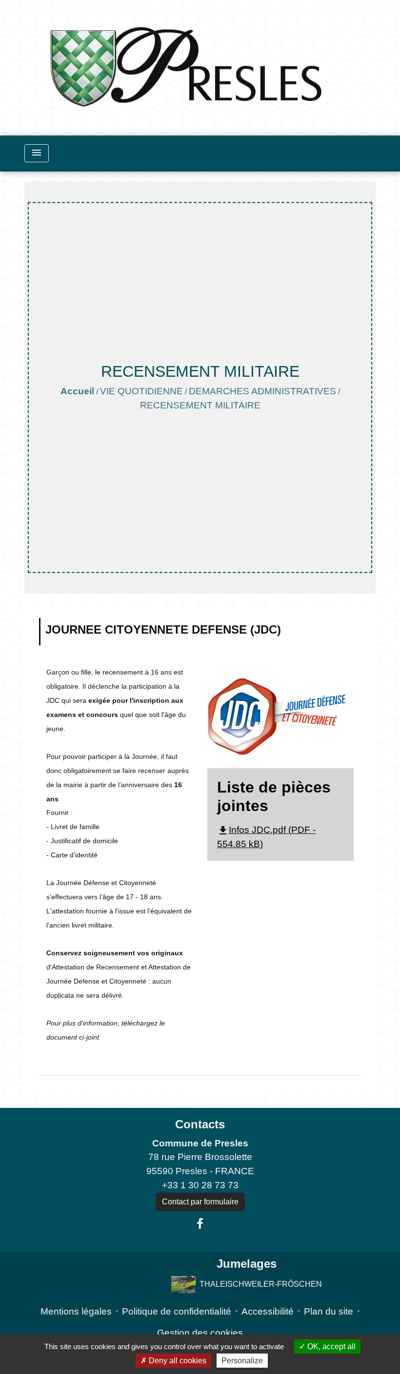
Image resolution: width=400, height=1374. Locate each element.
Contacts (200, 1124)
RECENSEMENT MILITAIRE (200, 405)
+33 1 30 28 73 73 (200, 1185)
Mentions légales (76, 1311)
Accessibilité (267, 1311)
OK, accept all (330, 1346)
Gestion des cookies (200, 1333)
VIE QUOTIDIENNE (141, 391)
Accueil (77, 391)
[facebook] (200, 1224)
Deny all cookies (176, 1360)
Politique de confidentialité (176, 1311)
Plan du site (328, 1311)
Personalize (242, 1360)
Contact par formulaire (200, 1202)
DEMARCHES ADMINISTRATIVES (262, 391)
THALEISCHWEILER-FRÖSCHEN (260, 1283)
